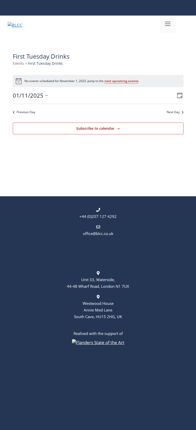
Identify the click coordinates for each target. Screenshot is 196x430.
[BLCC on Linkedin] (151, 8)
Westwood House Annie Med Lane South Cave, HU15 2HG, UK (98, 310)
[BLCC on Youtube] (171, 8)
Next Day (173, 112)
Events (18, 63)
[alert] (98, 81)
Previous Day (26, 112)
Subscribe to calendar (95, 128)
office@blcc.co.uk (98, 233)
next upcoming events (121, 81)
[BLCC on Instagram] (161, 8)
